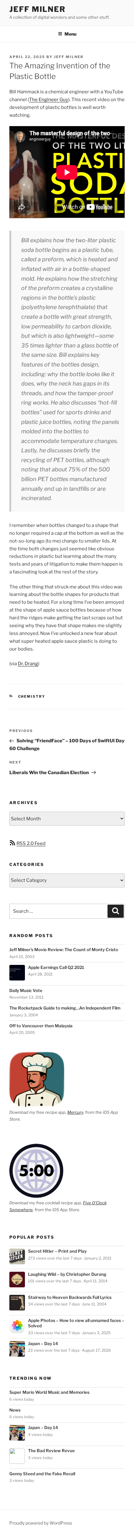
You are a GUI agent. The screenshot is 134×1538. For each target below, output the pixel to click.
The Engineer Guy (48, 99)
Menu (70, 34)
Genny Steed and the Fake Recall (42, 1473)
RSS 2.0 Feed (31, 843)
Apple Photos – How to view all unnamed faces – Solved (76, 1323)
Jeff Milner (37, 9)
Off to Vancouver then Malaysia (41, 1025)
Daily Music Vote (25, 990)
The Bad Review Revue (51, 1450)
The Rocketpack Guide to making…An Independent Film (64, 1007)
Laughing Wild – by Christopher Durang (67, 1274)
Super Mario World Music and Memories (49, 1392)
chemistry (31, 696)
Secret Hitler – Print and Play (57, 1251)
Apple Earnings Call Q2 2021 (56, 967)
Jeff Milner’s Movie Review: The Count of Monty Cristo (63, 949)
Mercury (75, 1112)
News (15, 1410)
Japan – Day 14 (43, 1343)
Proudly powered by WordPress (40, 1523)
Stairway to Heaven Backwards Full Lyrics (70, 1297)
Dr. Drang (28, 663)
